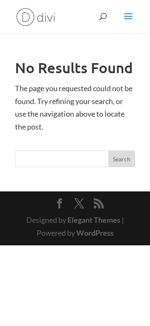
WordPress (95, 232)
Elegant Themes (94, 219)
